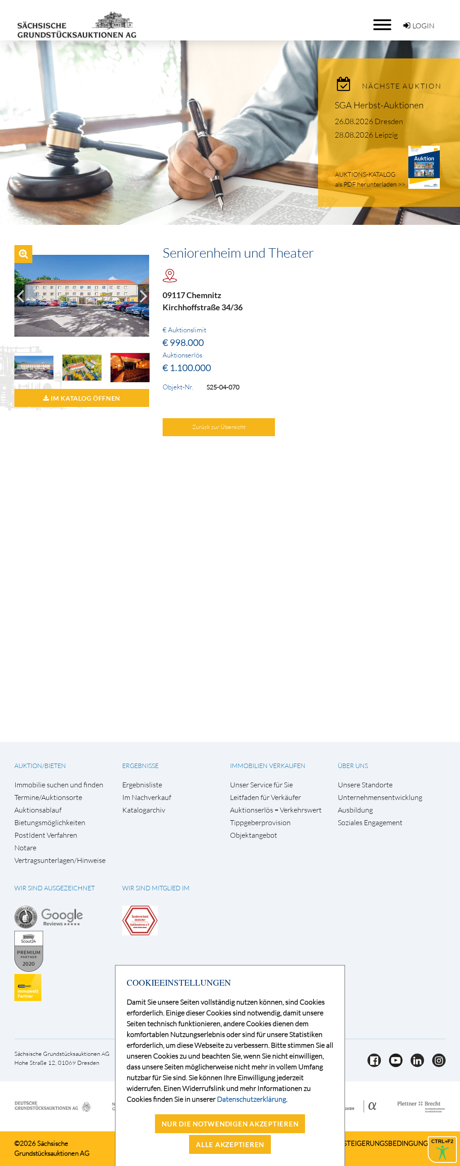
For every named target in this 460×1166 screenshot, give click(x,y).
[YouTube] (393, 1064)
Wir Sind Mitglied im (156, 888)
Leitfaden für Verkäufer (265, 797)
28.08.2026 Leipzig (366, 134)
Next (143, 295)
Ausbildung (355, 810)
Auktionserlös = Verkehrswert (276, 810)
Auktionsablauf (38, 810)
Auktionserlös (182, 355)
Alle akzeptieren (230, 1144)
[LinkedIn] (414, 1064)
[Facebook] (371, 1064)
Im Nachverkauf (146, 797)
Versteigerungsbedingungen (384, 1143)
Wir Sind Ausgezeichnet (54, 888)
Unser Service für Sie (261, 785)
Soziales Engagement (370, 822)
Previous (20, 295)
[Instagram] (435, 1064)
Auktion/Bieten (40, 765)
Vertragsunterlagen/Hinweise (60, 860)
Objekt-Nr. (178, 387)
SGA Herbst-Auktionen (379, 105)
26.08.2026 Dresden (369, 121)
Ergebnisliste (142, 785)
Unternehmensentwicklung (380, 797)
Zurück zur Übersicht (219, 426)
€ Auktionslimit (184, 330)
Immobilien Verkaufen (267, 765)
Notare (25, 848)
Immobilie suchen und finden (58, 785)
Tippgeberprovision (260, 822)
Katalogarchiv (143, 810)
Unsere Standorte (365, 785)
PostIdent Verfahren (45, 835)
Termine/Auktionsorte (48, 797)
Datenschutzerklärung (251, 1099)
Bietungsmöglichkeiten (49, 822)
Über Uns (353, 765)
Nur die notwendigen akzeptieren (230, 1124)
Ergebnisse (140, 765)
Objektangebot (253, 835)
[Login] (406, 25)
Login (423, 25)
